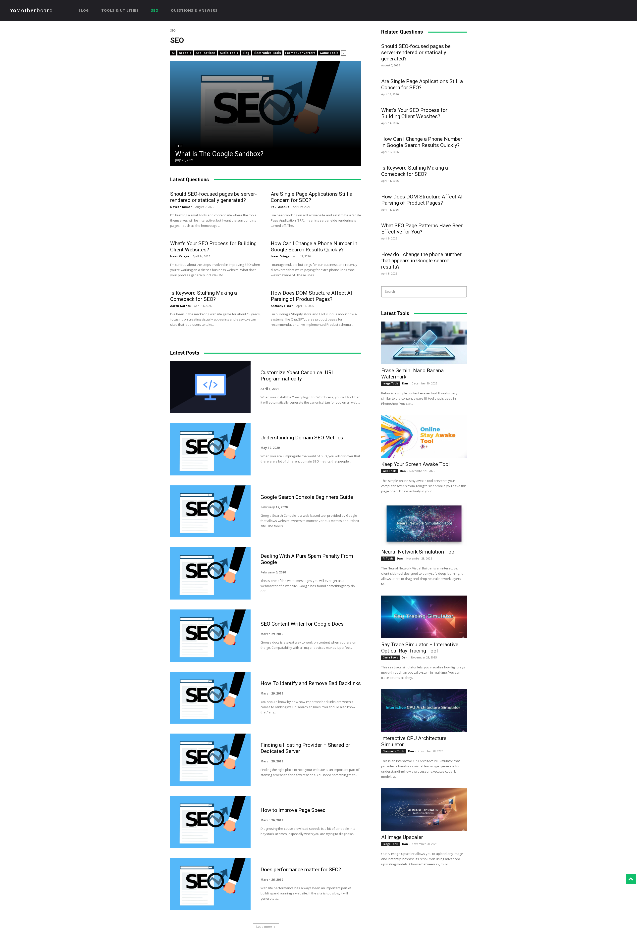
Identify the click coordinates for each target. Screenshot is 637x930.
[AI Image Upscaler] (424, 809)
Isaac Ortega (179, 256)
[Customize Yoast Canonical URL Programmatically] (210, 387)
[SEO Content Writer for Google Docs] (210, 635)
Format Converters (300, 53)
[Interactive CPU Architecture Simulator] (424, 710)
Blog (245, 53)
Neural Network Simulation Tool (418, 552)
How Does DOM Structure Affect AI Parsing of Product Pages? (311, 296)
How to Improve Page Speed (293, 810)
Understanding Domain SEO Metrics (302, 438)
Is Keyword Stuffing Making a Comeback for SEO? (203, 296)
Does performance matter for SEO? (301, 870)
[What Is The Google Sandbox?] (265, 113)
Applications (205, 53)
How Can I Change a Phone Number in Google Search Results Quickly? (314, 246)
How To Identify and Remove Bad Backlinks (311, 683)
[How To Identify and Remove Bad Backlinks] (210, 698)
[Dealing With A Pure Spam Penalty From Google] (210, 573)
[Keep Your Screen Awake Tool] (424, 436)
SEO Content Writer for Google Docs (302, 624)
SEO (179, 146)
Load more (264, 927)
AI (173, 53)
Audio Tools (229, 53)
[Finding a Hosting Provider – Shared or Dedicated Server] (210, 760)
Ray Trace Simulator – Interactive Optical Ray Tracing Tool (419, 648)
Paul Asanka (280, 207)
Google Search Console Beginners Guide (307, 497)
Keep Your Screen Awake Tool (415, 464)
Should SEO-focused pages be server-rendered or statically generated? (213, 197)
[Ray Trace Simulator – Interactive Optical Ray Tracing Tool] (424, 617)
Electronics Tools (267, 53)
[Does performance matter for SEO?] (210, 884)
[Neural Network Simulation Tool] (424, 524)
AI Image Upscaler (402, 837)
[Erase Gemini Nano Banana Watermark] (424, 343)
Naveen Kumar (181, 207)
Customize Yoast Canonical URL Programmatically (297, 376)
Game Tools (329, 53)
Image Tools (391, 383)
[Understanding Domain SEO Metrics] (210, 449)
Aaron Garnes (180, 306)
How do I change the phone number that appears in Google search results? (421, 260)
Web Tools (389, 471)
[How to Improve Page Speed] (210, 822)
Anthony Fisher (282, 306)
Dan (405, 383)
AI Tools (185, 53)
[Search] (461, 291)
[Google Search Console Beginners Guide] (210, 511)
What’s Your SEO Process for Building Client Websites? (414, 113)
